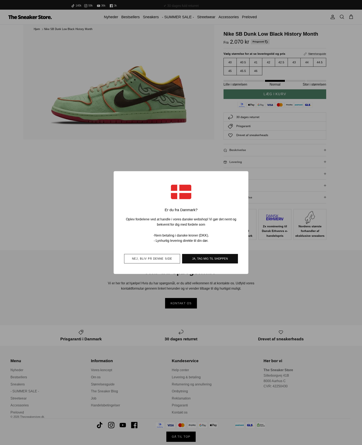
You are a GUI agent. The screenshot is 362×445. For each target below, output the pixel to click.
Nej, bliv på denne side (152, 258)
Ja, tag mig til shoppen (210, 258)
